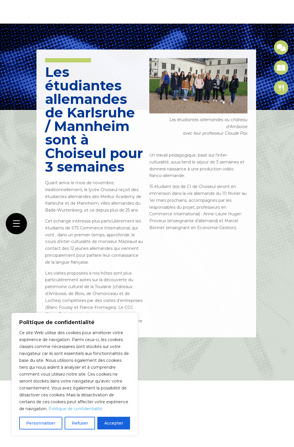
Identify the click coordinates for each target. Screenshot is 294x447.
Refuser (80, 423)
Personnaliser (40, 423)
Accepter (113, 423)
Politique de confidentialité (75, 408)
